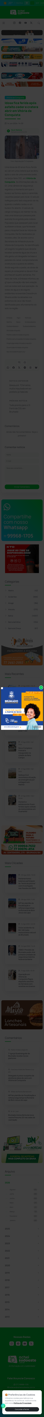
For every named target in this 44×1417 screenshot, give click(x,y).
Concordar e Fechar (22, 1409)
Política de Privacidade (22, 1403)
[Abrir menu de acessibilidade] (3, 1406)
